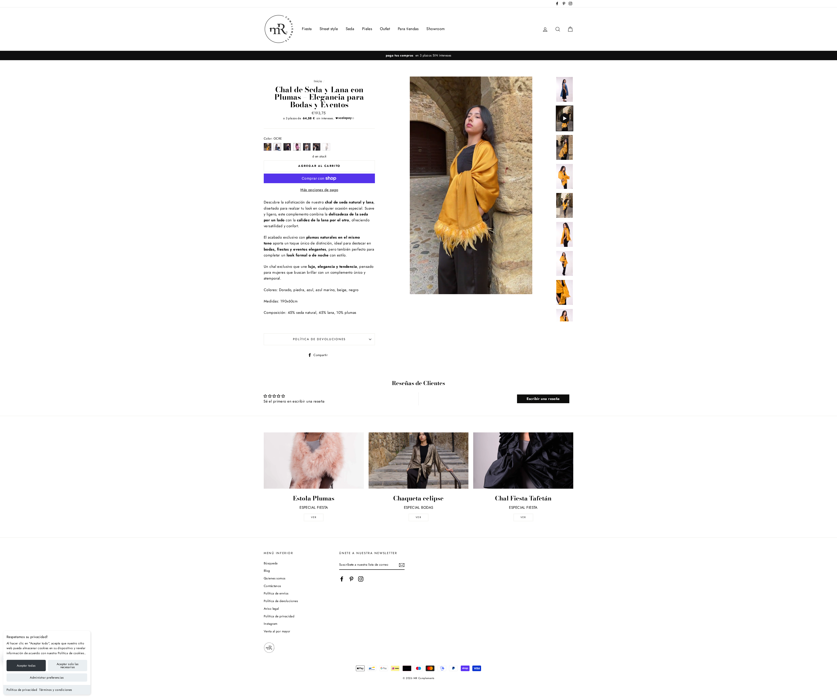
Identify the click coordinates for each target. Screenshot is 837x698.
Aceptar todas (26, 665)
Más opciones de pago (319, 189)
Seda (350, 29)
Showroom (435, 29)
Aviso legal (271, 608)
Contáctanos (272, 586)
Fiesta (307, 29)
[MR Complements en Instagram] (360, 579)
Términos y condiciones (55, 690)
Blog (267, 570)
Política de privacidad (22, 690)
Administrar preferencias (47, 677)
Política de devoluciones (319, 339)
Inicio (318, 81)
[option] (418, 55)
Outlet (385, 29)
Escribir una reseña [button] (543, 398)
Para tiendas (408, 29)
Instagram (270, 623)
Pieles (367, 29)
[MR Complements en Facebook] (341, 579)
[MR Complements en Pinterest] (351, 579)
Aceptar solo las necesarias (68, 665)
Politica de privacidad (279, 616)
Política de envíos (276, 593)
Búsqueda (270, 563)
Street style (329, 29)
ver (314, 517)
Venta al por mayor (277, 631)
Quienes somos (275, 578)
